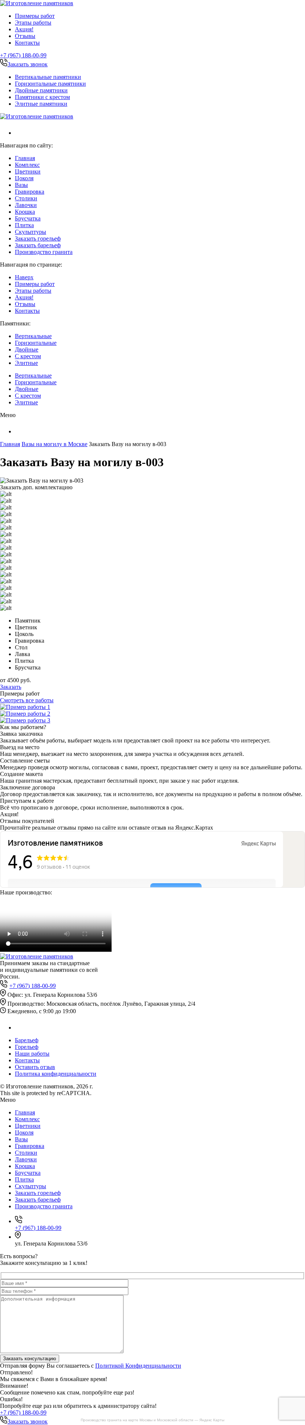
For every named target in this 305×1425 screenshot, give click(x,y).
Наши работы (32, 1053)
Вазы (21, 185)
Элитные (26, 363)
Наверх (24, 277)
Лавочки (26, 205)
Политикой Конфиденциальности (138, 1365)
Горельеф (26, 1047)
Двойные (26, 349)
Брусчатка (28, 218)
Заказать (10, 687)
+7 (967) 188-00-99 (23, 55)
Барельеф (26, 1040)
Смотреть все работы (27, 700)
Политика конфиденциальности (55, 1074)
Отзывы (25, 36)
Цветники (28, 171)
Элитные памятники (41, 104)
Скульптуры (30, 232)
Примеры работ (35, 16)
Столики (26, 198)
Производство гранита (44, 252)
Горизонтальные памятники (50, 83)
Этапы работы (33, 22)
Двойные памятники (41, 90)
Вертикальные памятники (48, 77)
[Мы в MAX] (19, 133)
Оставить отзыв (35, 1067)
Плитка (24, 225)
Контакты (27, 42)
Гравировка (29, 191)
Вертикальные (33, 336)
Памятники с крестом (42, 97)
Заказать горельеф (38, 238)
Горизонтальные (36, 343)
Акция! (24, 29)
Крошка (25, 212)
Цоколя (24, 178)
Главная (25, 158)
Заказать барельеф (38, 245)
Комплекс (27, 165)
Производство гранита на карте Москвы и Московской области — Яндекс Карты (152, 1420)
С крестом (28, 356)
